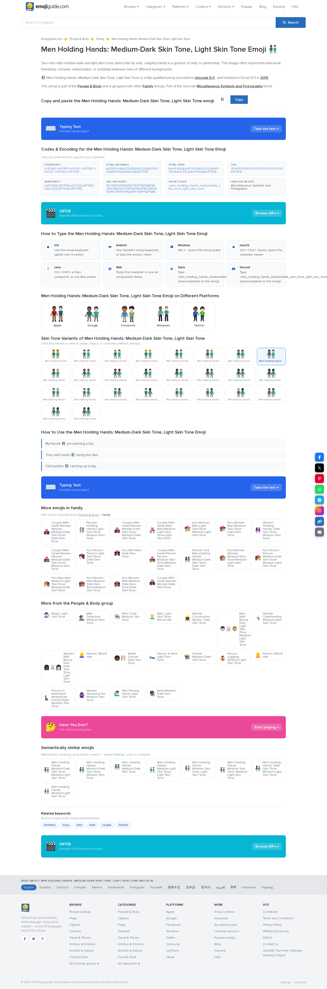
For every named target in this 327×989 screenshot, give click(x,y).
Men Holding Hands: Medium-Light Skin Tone (57, 791)
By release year (225, 925)
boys (66, 825)
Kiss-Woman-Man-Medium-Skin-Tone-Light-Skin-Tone (233, 529)
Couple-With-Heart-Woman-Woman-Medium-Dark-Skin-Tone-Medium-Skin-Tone (57, 559)
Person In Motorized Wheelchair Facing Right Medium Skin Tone (56, 698)
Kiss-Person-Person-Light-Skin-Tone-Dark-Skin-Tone (92, 556)
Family (100, 39)
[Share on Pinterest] (319, 478)
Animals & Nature (81, 950)
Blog (262, 7)
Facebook (173, 925)
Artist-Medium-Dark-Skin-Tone (163, 694)
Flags (73, 918)
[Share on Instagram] (319, 510)
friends (123, 825)
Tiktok (170, 957)
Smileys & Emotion (82, 944)
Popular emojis (224, 938)
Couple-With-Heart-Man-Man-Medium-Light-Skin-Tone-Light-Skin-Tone (162, 530)
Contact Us (271, 944)
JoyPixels (172, 950)
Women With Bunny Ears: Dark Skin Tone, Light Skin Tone (59, 668)
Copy (239, 100)
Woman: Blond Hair (93, 655)
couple (106, 825)
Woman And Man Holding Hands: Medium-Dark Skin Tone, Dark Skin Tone (197, 559)
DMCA (267, 938)
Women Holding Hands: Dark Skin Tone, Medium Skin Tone (268, 530)
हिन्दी (233, 887)
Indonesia (249, 887)
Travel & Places (80, 938)
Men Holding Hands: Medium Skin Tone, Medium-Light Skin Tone (234, 770)
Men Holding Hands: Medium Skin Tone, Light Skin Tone (197, 768)
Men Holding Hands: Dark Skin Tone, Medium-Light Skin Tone (268, 768)
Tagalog (267, 887)
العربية (220, 887)
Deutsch (63, 887)
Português (137, 887)
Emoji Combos (224, 912)
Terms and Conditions (278, 918)
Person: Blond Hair (269, 655)
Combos (203, 7)
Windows (172, 931)
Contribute (270, 912)
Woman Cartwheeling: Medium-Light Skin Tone (268, 618)
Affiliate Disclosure (276, 931)
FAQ (295, 7)
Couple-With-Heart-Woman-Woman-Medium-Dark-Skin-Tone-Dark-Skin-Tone (57, 532)
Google (171, 918)
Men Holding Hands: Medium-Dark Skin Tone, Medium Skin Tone (92, 770)
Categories (155, 7)
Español (45, 887)
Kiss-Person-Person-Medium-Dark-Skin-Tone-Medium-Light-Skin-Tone (268, 558)
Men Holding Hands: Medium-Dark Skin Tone (127, 767)
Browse (131, 7)
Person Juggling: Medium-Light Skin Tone (233, 658)
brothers (50, 825)
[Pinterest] (42, 938)
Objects (74, 925)
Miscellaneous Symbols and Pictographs (250, 187)
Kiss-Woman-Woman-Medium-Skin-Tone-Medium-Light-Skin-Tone (233, 558)
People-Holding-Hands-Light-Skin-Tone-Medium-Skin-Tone (92, 530)
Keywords (221, 918)
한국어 (205, 887)
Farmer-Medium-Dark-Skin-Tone (198, 657)
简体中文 (174, 887)
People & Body (79, 39)
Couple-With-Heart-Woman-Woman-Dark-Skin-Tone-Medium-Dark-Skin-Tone (128, 530)
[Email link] (319, 532)
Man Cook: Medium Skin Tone (127, 617)
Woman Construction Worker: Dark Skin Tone (197, 618)
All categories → (129, 963)
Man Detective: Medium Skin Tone (92, 618)
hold (92, 825)
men (79, 825)
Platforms (180, 7)
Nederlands (116, 887)
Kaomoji (279, 7)
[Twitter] (33, 938)
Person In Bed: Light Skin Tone (163, 657)
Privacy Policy (272, 925)
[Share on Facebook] (319, 457)
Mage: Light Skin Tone (56, 615)
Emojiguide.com (51, 39)
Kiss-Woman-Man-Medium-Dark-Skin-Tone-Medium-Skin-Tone (92, 584)
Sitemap (286, 982)
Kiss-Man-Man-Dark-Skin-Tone (128, 553)
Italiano (97, 887)
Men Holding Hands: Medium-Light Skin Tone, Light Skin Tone (162, 770)
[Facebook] (24, 938)
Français (80, 887)
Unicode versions (226, 931)
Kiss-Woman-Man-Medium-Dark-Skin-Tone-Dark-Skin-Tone (127, 584)
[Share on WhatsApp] (319, 489)
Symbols (75, 931)
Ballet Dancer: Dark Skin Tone (127, 658)
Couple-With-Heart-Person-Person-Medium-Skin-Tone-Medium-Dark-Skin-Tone (163, 559)
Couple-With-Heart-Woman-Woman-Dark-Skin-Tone (163, 582)
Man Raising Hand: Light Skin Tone (126, 694)
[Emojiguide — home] (47, 6)
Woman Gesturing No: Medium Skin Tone (92, 695)
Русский (156, 887)
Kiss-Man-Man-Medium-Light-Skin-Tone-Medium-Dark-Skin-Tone (58, 584)
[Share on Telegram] (319, 500)
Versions (226, 7)
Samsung (172, 944)
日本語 (190, 887)
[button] (70, 168)
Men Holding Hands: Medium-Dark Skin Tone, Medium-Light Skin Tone (57, 770)
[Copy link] (319, 521)
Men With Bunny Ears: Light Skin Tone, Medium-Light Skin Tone (235, 629)
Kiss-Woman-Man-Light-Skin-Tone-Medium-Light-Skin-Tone (198, 529)
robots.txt (300, 982)
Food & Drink (78, 957)
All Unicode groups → (84, 963)
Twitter (170, 938)
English (29, 887)
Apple (170, 912)
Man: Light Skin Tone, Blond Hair (160, 617)
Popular (246, 7)
